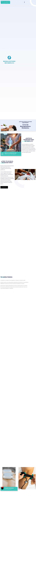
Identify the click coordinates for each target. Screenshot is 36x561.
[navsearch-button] (27, 2)
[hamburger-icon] (24, 2)
